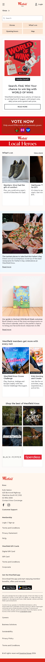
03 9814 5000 (7, 498)
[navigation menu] (4, 4)
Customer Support (9, 510)
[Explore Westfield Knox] (22, 4)
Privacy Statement (9, 533)
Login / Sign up (8, 523)
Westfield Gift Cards (10, 546)
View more (38, 153)
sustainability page (25, 611)
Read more (22, 107)
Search (8, 18)
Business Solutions (9, 624)
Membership (7, 517)
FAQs (4, 538)
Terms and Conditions (11, 528)
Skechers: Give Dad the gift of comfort (14, 186)
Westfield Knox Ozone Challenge (14, 377)
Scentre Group (25, 653)
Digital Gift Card (8, 551)
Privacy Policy (7, 638)
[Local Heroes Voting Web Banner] (22, 131)
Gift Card (5, 557)
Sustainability (7, 631)
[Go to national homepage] (7, 478)
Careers (5, 617)
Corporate (6, 567)
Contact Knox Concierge (12, 500)
